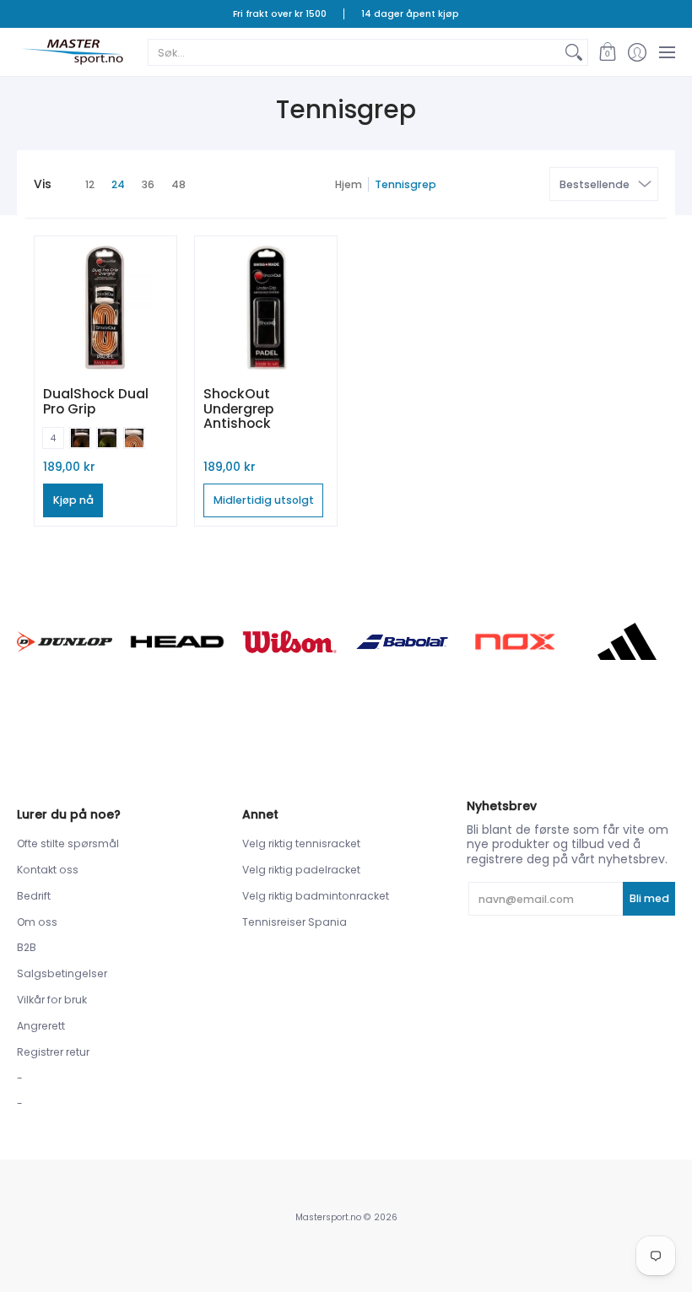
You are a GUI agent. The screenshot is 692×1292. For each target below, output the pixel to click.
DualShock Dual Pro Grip (96, 401)
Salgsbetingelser (62, 973)
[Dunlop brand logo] (64, 641)
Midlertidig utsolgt (264, 500)
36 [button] (148, 184)
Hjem (348, 184)
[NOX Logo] (514, 642)
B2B (26, 947)
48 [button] (178, 184)
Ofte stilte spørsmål (68, 843)
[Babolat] (402, 641)
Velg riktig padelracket (301, 869)
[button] (607, 52)
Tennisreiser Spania (294, 922)
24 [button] (118, 184)
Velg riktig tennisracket (301, 843)
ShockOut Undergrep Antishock (238, 408)
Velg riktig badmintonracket (315, 896)
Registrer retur (53, 1052)
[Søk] (573, 52)
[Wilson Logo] (290, 642)
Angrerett (41, 1026)
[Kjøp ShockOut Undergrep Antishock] (265, 307)
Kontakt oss (47, 869)
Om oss (37, 922)
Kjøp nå (73, 500)
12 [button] (90, 184)
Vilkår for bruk (52, 999)
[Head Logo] (176, 641)
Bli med (649, 898)
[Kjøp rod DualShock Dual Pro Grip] (105, 307)
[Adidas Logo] (627, 641)
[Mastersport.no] (72, 52)
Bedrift (34, 896)
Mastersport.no (328, 1217)
